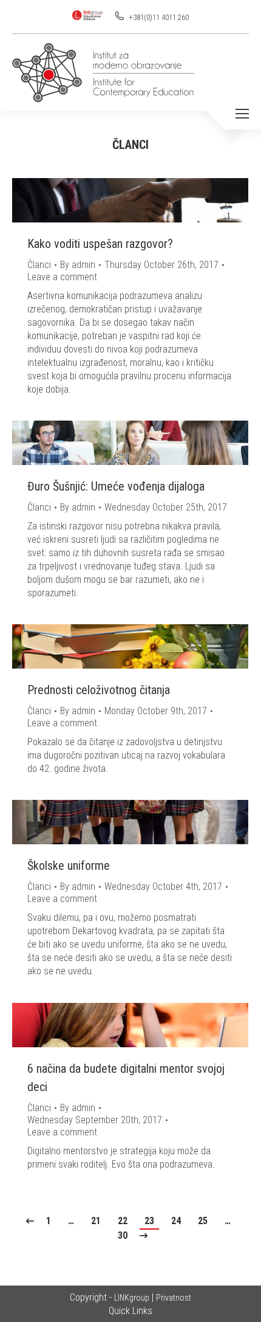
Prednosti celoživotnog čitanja (98, 690)
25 (203, 1221)
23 (149, 1221)
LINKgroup (131, 1298)
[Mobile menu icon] (242, 113)
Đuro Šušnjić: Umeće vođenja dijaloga (116, 486)
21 (96, 1221)
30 (122, 1235)
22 (122, 1221)
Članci (39, 264)
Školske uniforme (68, 865)
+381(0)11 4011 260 (158, 17)
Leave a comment (62, 277)
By (77, 264)
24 (176, 1221)
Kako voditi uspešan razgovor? (100, 243)
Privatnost (173, 1298)
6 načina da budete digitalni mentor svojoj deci (126, 1077)
